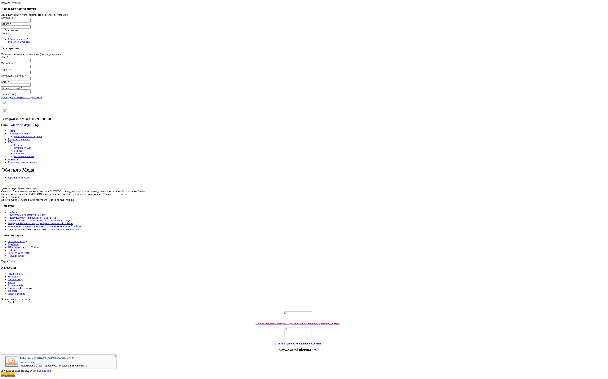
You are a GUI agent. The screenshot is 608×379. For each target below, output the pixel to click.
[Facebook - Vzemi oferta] (5, 106)
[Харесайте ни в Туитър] (5, 113)
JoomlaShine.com (42, 370)
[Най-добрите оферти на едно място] (21, 97)
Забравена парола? (18, 39)
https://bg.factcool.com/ (19, 177)
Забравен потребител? (20, 42)
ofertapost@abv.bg (25, 125)
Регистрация (8, 94)
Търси (4, 261)
